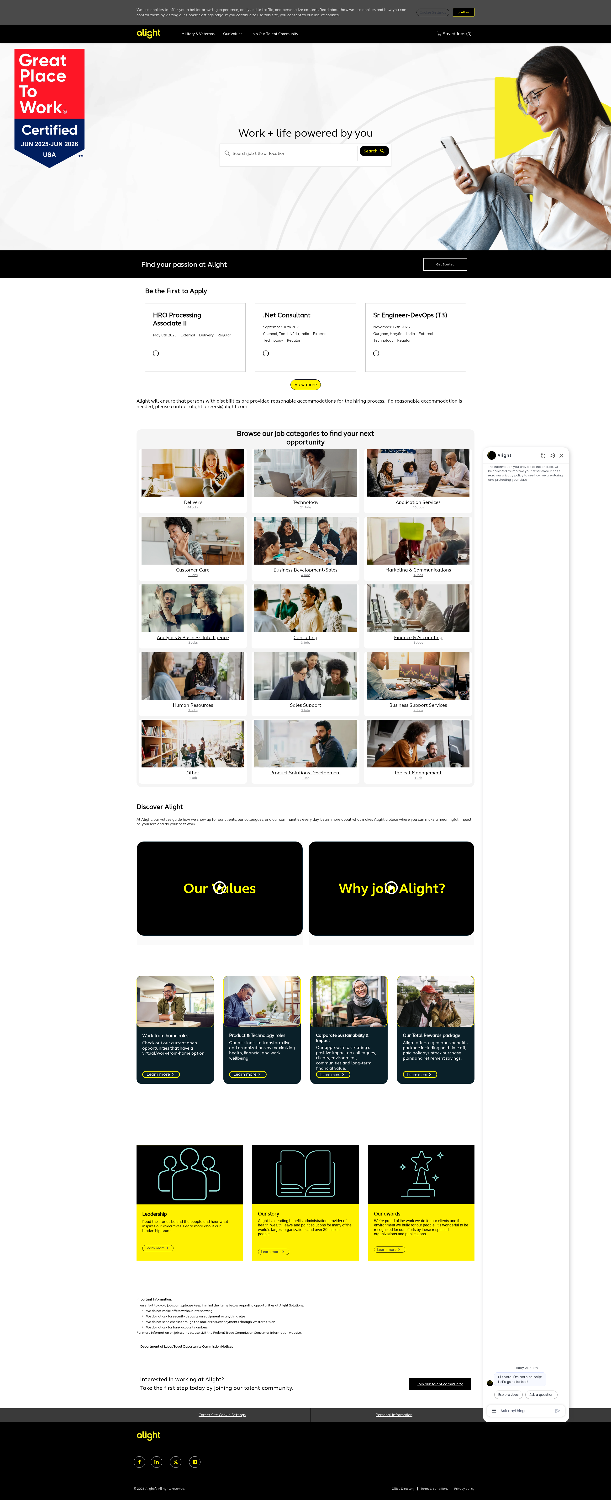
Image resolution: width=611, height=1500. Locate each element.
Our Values (232, 34)
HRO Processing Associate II (177, 319)
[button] (432, 12)
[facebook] (139, 1462)
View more (306, 384)
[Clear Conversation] (543, 455)
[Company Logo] (157, 34)
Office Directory (403, 1489)
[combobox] (290, 153)
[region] (526, 933)
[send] (558, 1411)
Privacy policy (464, 1489)
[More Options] (494, 1411)
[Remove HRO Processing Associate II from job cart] (156, 353)
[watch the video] (219, 888)
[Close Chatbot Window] (561, 455)
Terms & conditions (434, 1489)
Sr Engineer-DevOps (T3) (410, 315)
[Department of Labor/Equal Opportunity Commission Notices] (305, 1349)
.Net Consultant (287, 315)
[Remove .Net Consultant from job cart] (266, 353)
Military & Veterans (198, 34)
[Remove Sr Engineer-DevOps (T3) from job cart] (376, 353)
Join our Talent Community (274, 34)
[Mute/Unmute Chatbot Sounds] (552, 455)
